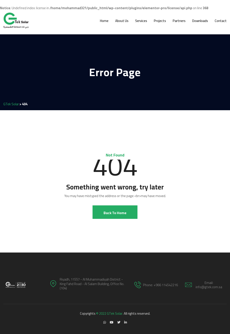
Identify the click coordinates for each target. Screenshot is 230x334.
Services (141, 21)
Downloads (200, 21)
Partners (179, 21)
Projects (160, 21)
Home (104, 21)
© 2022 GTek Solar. (109, 313)
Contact (221, 21)
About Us (121, 21)
